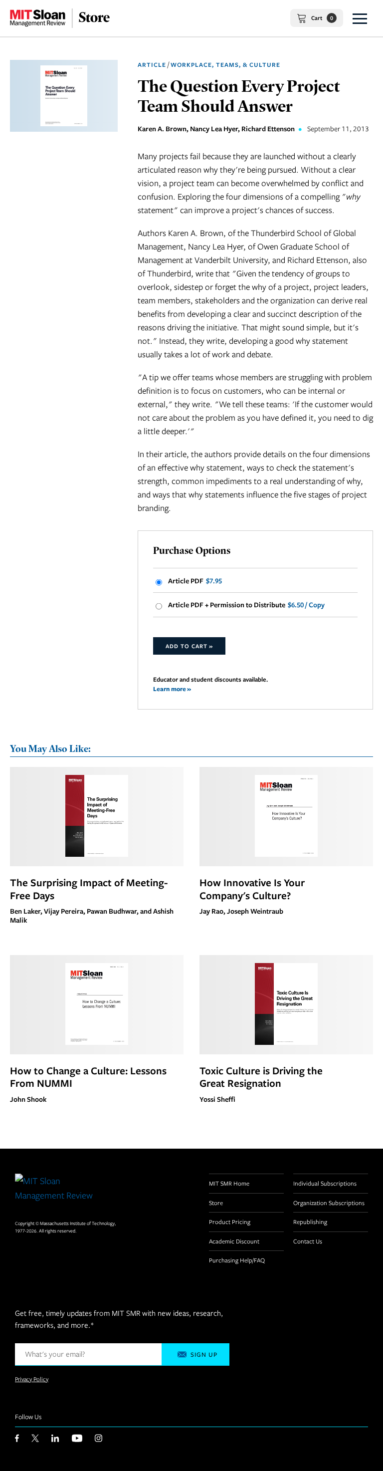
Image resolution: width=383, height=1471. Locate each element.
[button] (360, 18)
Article (152, 64)
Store (216, 1203)
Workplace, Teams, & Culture (225, 64)
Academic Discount (234, 1241)
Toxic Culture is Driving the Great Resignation (261, 1076)
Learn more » (172, 689)
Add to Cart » (189, 646)
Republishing (310, 1222)
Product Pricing (229, 1222)
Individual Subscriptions (325, 1183)
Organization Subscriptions (329, 1203)
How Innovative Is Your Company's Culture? (252, 888)
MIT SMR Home (229, 1183)
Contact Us (307, 1241)
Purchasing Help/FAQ (237, 1260)
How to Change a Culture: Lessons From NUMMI (88, 1076)
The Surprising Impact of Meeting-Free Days (89, 888)
